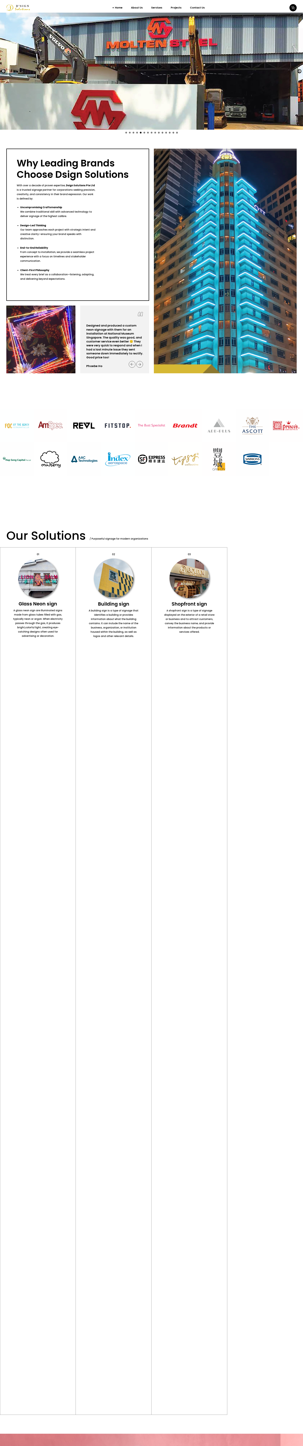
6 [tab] (144, 132)
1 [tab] (126, 132)
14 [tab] (173, 132)
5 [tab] (141, 132)
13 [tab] (170, 132)
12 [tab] (166, 132)
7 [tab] (148, 132)
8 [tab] (151, 132)
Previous (4, 71)
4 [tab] (137, 132)
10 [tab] (159, 132)
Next (299, 71)
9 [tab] (155, 132)
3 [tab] (133, 132)
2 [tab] (130, 132)
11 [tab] (162, 132)
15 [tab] (177, 132)
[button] (132, 364)
